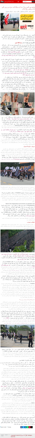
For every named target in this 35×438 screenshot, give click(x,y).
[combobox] (27, 2)
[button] (21, 427)
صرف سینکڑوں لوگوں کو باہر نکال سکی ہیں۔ (15, 323)
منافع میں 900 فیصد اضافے (13, 52)
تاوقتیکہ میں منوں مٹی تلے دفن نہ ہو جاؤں (18, 69)
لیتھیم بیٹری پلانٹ (30, 215)
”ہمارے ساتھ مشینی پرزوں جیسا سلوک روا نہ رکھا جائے (19, 118)
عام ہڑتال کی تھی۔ (21, 259)
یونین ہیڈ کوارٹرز (14, 270)
